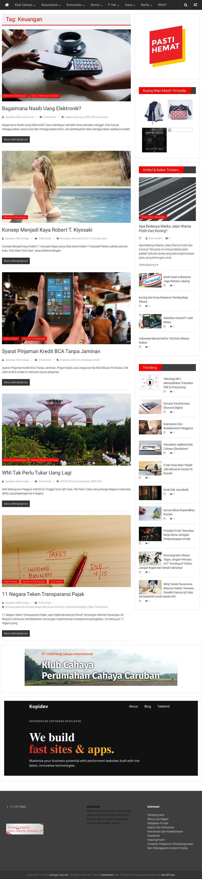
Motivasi (76, 238)
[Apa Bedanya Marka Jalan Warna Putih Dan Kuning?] (167, 198)
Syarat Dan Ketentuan (160, 827)
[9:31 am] (140, 477)
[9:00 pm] (140, 601)
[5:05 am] (165, 391)
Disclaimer (153, 835)
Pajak (90, 607)
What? (162, 5)
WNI (99, 481)
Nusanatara (49, 5)
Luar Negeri (56, 581)
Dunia (50, 607)
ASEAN (64, 481)
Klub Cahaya (24, 5)
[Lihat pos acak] (195, 5)
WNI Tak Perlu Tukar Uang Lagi (36, 473)
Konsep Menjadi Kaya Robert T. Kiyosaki (47, 230)
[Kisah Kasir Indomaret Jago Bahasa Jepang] (150, 280)
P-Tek (112, 5)
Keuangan (78, 117)
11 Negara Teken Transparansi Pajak (43, 594)
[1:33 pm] (165, 285)
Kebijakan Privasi (157, 823)
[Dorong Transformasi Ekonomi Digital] (150, 406)
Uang (105, 117)
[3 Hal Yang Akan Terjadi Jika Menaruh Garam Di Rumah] (150, 468)
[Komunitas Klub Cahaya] (24, 828)
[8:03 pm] (140, 306)
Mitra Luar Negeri (157, 819)
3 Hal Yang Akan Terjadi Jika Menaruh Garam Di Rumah (178, 469)
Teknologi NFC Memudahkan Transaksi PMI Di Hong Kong (178, 383)
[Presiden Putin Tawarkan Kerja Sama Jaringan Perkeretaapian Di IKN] (150, 533)
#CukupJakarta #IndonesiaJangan (24, 607)
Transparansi (101, 607)
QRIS (87, 117)
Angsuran (65, 360)
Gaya (128, 5)
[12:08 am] (165, 412)
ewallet (68, 117)
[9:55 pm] (165, 518)
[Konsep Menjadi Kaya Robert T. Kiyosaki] (66, 186)
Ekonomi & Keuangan (15, 95)
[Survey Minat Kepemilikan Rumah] (150, 513)
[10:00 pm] (141, 238)
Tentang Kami (155, 815)
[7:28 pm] (140, 543)
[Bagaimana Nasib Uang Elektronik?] (66, 65)
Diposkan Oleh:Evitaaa (17, 238)
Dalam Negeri (11, 338)
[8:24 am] (165, 326)
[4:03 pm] (165, 494)
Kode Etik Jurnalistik (176, 489)
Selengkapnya (148, 264)
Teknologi (96, 117)
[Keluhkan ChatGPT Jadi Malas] (150, 321)
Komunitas (74, 5)
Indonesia (70, 607)
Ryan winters (155, 238)
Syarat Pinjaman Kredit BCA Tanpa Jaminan (51, 351)
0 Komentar (49, 117)
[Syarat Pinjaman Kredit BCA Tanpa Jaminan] (66, 307)
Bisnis (95, 5)
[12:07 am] (140, 347)
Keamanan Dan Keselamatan (165, 831)
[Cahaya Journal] (7, 5)
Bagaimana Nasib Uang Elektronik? (41, 108)
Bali (44, 607)
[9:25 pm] (140, 572)
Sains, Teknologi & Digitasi (45, 95)
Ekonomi (76, 360)
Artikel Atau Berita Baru (153, 217)
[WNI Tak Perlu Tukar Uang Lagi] (66, 429)
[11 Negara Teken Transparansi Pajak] (66, 550)
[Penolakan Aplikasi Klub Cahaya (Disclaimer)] (150, 447)
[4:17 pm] (165, 432)
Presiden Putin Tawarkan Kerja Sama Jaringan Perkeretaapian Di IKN (179, 535)
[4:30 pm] (165, 453)
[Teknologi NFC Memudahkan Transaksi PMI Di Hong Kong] (150, 381)
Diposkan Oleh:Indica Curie (19, 117)
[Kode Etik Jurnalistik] (150, 492)
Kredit (97, 360)
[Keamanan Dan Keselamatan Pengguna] (150, 427)
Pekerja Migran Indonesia (44, 460)
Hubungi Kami (156, 839)
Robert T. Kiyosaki (91, 238)
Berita (145, 5)
